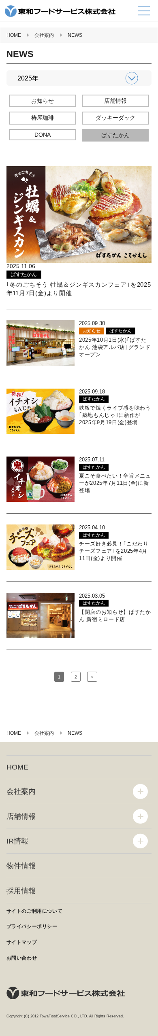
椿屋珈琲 (42, 117)
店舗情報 (115, 100)
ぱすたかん (115, 135)
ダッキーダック (115, 117)
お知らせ (42, 100)
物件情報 (21, 866)
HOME (17, 767)
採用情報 (21, 891)
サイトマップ (21, 942)
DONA (42, 134)
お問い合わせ (21, 958)
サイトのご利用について (34, 911)
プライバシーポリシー (32, 926)
